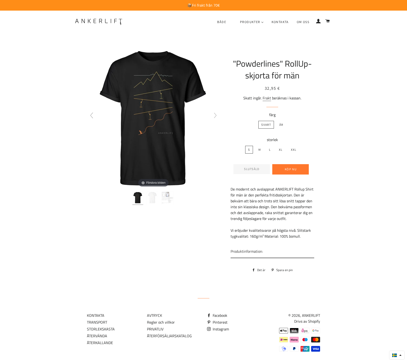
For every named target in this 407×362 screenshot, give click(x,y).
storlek (272, 139)
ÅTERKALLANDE (100, 343)
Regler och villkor (161, 322)
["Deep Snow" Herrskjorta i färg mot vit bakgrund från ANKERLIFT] (168, 198)
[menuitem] (221, 22)
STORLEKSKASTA (101, 329)
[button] (396, 355)
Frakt (267, 98)
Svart (266, 125)
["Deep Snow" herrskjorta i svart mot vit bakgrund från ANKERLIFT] (138, 198)
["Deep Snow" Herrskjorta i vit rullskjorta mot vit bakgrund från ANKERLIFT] (153, 198)
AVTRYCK (154, 315)
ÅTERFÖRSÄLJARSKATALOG (169, 336)
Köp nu (291, 169)
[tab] (272, 251)
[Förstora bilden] (153, 117)
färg (272, 115)
